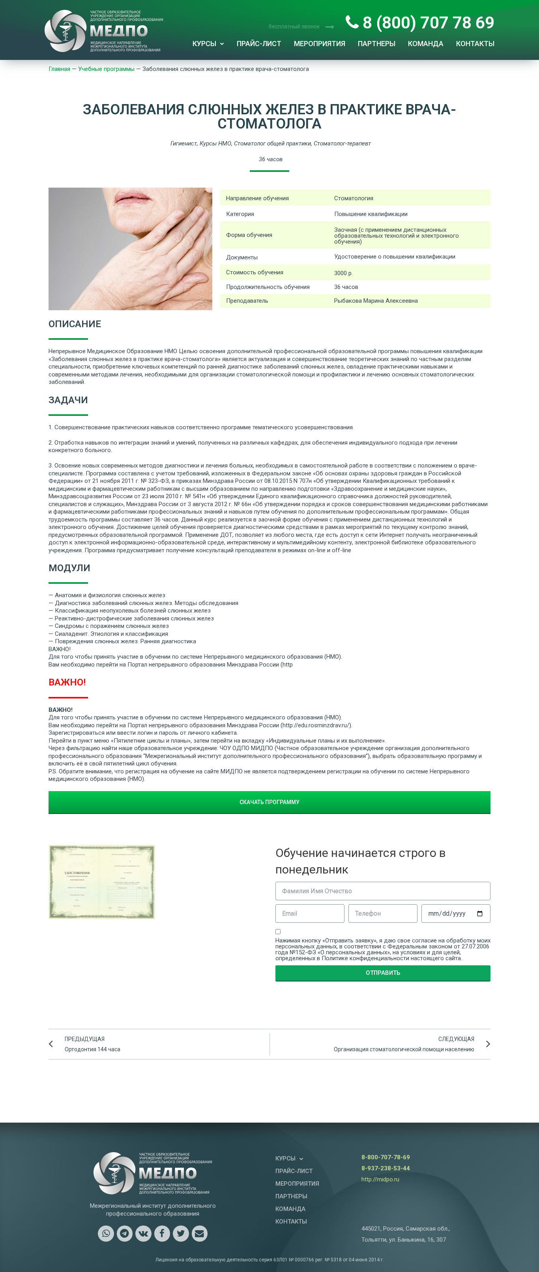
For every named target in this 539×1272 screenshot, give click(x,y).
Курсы (204, 43)
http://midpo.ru (380, 1179)
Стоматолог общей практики (272, 143)
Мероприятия (319, 43)
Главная (59, 69)
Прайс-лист (259, 43)
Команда (426, 43)
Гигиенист (183, 143)
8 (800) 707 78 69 (426, 22)
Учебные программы (106, 69)
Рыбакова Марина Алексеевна (376, 300)
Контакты (475, 43)
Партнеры (376, 43)
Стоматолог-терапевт (342, 143)
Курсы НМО (215, 143)
